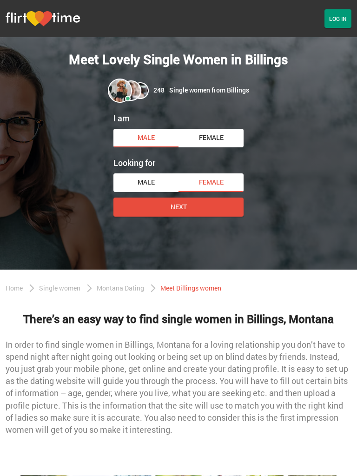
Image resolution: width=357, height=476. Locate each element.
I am (121, 118)
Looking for (134, 162)
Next (179, 206)
